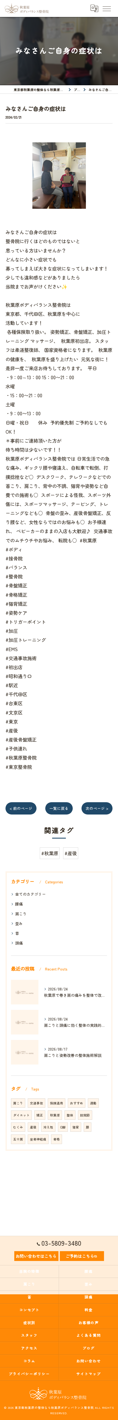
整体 (70, 1115)
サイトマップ (88, 1373)
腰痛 (19, 904)
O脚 (63, 1127)
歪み (19, 923)
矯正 (39, 1115)
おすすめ (76, 1103)
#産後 (70, 853)
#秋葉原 (49, 853)
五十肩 (18, 1139)
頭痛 (19, 943)
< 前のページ (21, 808)
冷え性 (48, 1127)
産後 (33, 1127)
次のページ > (97, 808)
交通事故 (36, 1103)
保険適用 (56, 1103)
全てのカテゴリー (30, 894)
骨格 (56, 1139)
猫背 (75, 1127)
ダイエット (21, 1115)
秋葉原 (55, 1115)
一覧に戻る (59, 808)
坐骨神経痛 (38, 1139)
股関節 (85, 1115)
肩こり (21, 913)
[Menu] (106, 8)
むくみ (18, 1127)
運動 (93, 1103)
